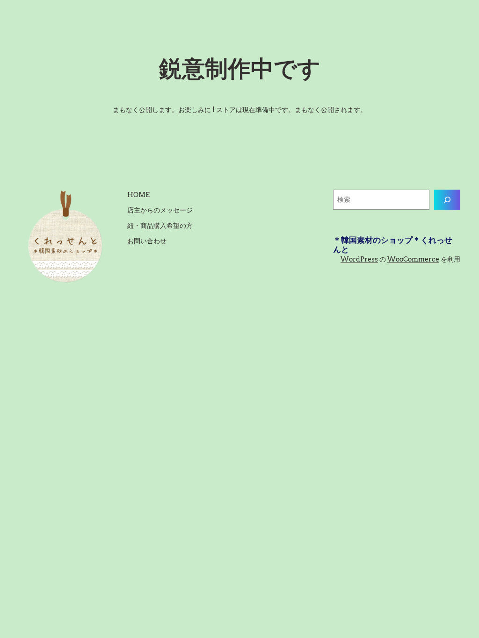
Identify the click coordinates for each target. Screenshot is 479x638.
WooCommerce (413, 259)
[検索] (447, 200)
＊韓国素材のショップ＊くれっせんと (392, 244)
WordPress (359, 259)
